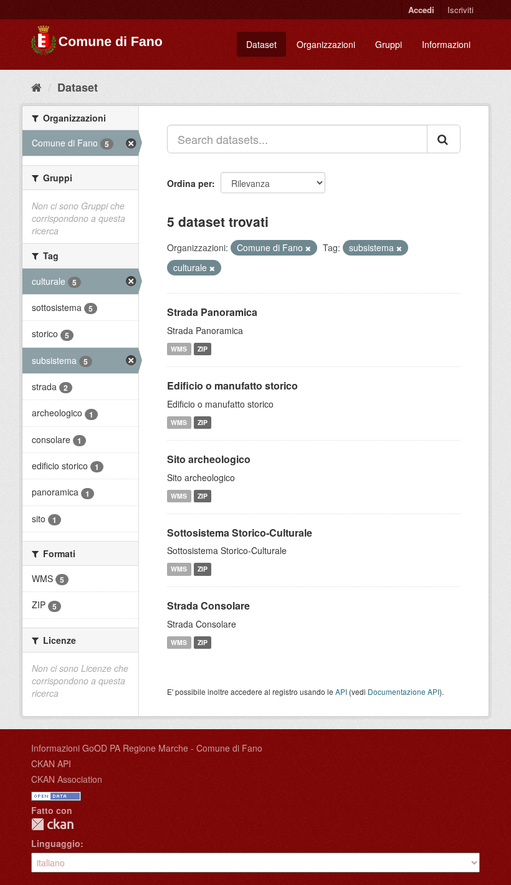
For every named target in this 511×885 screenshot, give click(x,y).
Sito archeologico (209, 459)
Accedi (421, 10)
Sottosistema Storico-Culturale (239, 532)
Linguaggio (55, 843)
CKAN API (51, 763)
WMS (179, 348)
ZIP (203, 348)
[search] (444, 139)
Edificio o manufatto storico (232, 385)
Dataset (261, 44)
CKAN (52, 824)
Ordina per (189, 183)
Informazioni (446, 44)
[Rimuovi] (308, 248)
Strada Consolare (208, 605)
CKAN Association (66, 779)
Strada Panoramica (212, 312)
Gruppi (388, 44)
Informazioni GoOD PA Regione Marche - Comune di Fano (146, 748)
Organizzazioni (326, 44)
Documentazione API (403, 691)
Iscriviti (460, 10)
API (341, 691)
